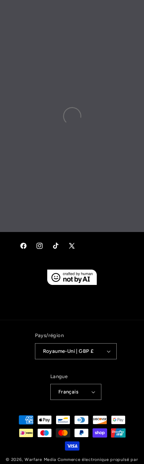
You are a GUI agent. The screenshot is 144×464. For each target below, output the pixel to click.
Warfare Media (40, 459)
